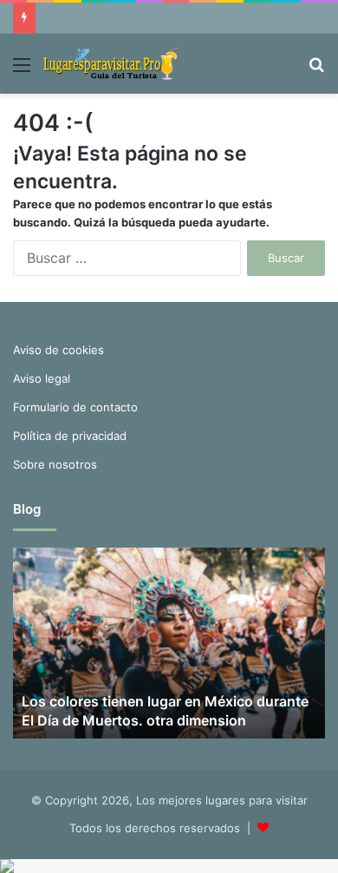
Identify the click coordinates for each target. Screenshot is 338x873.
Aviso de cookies (58, 350)
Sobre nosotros (55, 464)
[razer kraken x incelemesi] (169, 866)
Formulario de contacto (75, 407)
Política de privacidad (70, 436)
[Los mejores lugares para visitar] (112, 64)
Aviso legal (41, 378)
